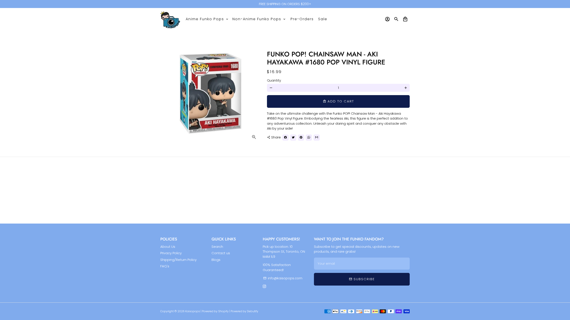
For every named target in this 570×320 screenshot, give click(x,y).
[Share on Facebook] (285, 137)
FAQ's (164, 266)
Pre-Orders (302, 19)
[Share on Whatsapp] (309, 137)
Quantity (274, 80)
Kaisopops (193, 311)
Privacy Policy (171, 253)
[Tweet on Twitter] (293, 137)
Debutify (252, 311)
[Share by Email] (317, 137)
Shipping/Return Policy (178, 259)
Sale (322, 19)
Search (217, 246)
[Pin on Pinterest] (301, 137)
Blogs (216, 259)
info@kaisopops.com (282, 278)
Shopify (223, 311)
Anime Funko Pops (207, 19)
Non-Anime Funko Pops (259, 19)
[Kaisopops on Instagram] (264, 286)
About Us (167, 246)
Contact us (221, 253)
